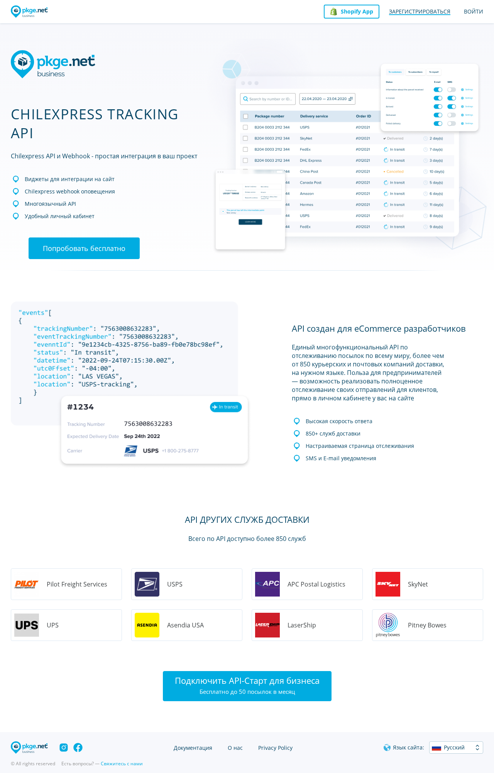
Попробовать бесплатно (84, 248)
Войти (473, 11)
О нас (235, 747)
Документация (193, 747)
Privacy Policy (275, 747)
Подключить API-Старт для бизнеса (247, 685)
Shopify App (357, 11)
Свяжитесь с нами (122, 763)
